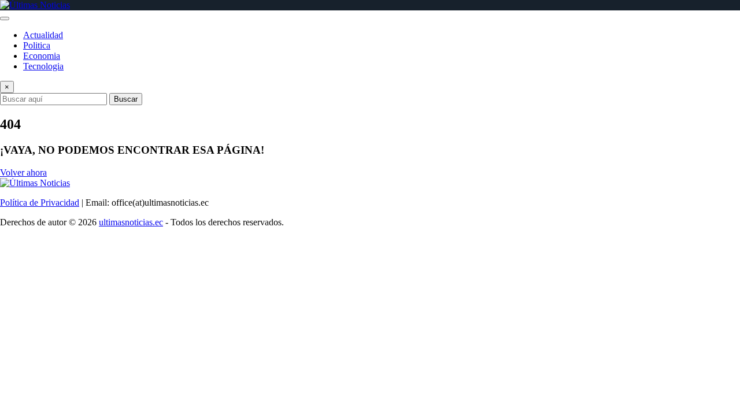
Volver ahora (23, 172)
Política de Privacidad (39, 202)
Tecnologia (43, 66)
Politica (36, 45)
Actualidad (43, 35)
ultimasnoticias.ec (131, 222)
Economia (41, 56)
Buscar (126, 99)
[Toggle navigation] (4, 18)
